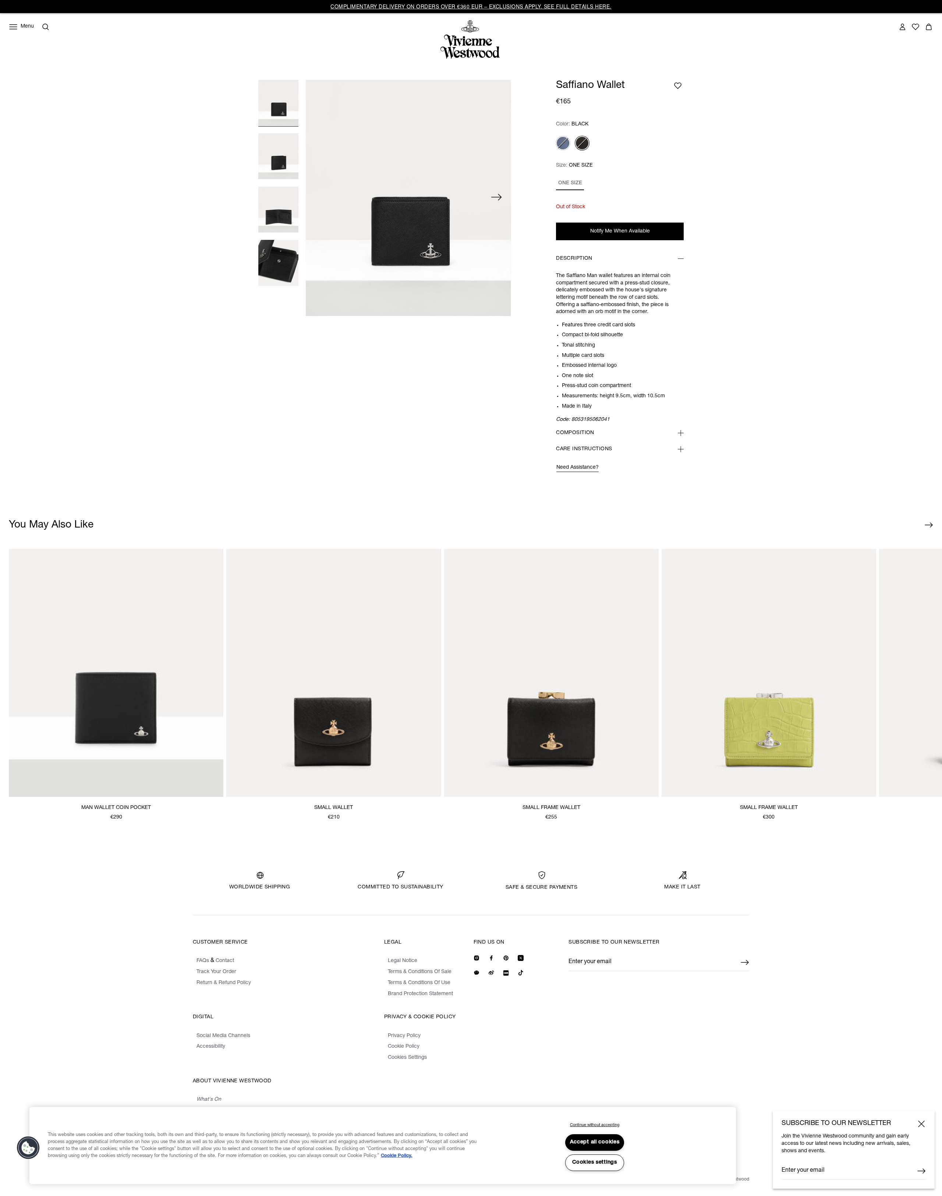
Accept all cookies (595, 1142)
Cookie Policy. (396, 1156)
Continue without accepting (594, 1125)
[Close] (921, 1123)
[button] (28, 1148)
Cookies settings (594, 1162)
